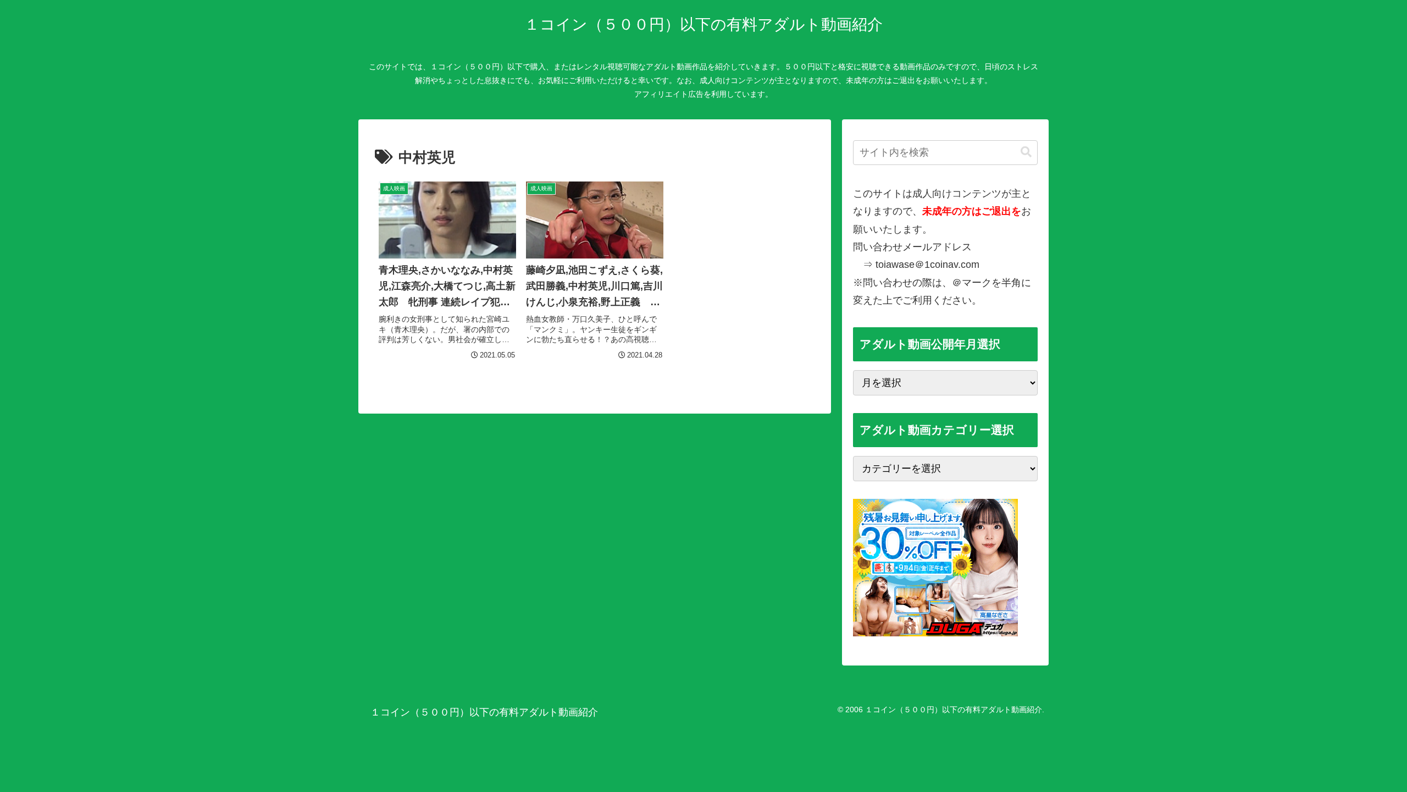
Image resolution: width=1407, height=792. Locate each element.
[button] (1026, 152)
